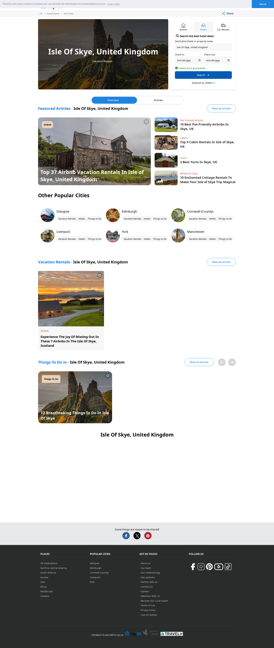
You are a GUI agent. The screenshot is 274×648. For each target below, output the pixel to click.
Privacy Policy (148, 610)
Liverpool (95, 577)
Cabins (184, 138)
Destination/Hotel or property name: (194, 41)
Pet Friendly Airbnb (191, 120)
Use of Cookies (149, 614)
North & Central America (53, 567)
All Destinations (48, 563)
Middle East (46, 591)
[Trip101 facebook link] (193, 567)
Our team (146, 567)
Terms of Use (148, 605)
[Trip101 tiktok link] (228, 567)
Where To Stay (188, 173)
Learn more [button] (113, 4)
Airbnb (47, 124)
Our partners (148, 577)
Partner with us (149, 581)
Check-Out (209, 54)
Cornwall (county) (99, 572)
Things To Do (51, 379)
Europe (44, 577)
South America (48, 572)
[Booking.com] (210, 83)
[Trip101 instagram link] (201, 567)
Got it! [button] (263, 4)
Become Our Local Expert (154, 600)
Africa (43, 586)
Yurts (183, 158)
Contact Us (147, 586)
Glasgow (94, 563)
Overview (113, 100)
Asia (42, 581)
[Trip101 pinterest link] (209, 567)
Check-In (179, 54)
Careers (145, 591)
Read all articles (221, 108)
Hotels (81, 218)
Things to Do (94, 218)
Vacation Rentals (102, 61)
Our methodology (150, 572)
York (92, 581)
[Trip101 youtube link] (219, 567)
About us (145, 563)
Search (201, 75)
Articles (158, 100)
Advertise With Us (150, 596)
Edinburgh (95, 567)
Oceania (44, 596)
